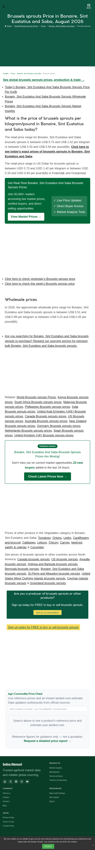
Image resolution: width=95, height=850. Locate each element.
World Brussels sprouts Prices (26, 26)
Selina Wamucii (12, 764)
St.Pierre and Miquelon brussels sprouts (54, 573)
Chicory (53, 542)
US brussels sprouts (64, 559)
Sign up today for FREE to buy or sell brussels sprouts (43, 627)
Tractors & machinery (58, 780)
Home (9, 26)
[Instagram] (21, 781)
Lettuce (42, 542)
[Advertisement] (48, 46)
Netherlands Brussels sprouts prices (28, 430)
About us (6, 793)
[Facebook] (16, 781)
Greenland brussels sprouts (48, 583)
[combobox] (47, 709)
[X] (10, 781)
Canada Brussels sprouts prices (45, 416)
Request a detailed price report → (47, 741)
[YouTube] (27, 781)
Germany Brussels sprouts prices (58, 425)
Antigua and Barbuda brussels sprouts (53, 564)
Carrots (65, 542)
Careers (6, 797)
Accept (48, 846)
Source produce (56, 776)
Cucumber (37, 547)
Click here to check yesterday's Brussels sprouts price (40, 278)
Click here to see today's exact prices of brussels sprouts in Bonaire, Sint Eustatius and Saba (47, 151)
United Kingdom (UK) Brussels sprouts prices (43, 435)
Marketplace (54, 772)
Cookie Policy (8, 826)
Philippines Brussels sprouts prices (47, 406)
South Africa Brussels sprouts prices (38, 402)
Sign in (52, 801)
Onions (57, 537)
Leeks (67, 537)
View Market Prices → (26, 216)
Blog (4, 805)
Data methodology (57, 793)
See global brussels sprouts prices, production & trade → (43, 79)
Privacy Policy (8, 817)
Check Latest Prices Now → (47, 476)
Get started (54, 797)
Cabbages (29, 542)
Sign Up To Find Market (47, 612)
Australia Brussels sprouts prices (46, 421)
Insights (6, 73)
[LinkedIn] (5, 781)
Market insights (55, 768)
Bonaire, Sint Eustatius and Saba (61, 26)
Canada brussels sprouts (33, 559)
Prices (43, 26)
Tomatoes (44, 537)
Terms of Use (8, 822)
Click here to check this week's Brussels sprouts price (40, 283)
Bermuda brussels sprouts (22, 568)
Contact (6, 801)
